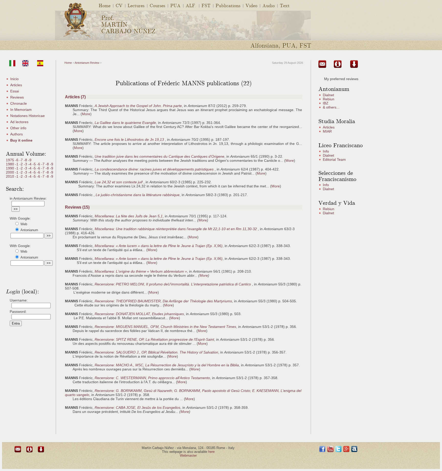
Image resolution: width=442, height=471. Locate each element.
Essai (14, 91)
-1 (17, 164)
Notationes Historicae (27, 116)
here (211, 452)
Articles (16, 85)
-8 (26, 160)
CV (119, 5)
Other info (18, 128)
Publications (228, 5)
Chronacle (18, 103)
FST (206, 5)
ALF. (191, 5)
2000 (10, 172)
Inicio (14, 79)
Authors (16, 134)
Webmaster (188, 455)
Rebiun (328, 99)
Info (326, 151)
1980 (10, 164)
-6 (17, 160)
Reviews (17, 97)
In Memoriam (21, 110)
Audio (268, 5)
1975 (10, 160)
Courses (157, 5)
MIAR (327, 131)
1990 (10, 168)
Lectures (136, 5)
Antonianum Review (87, 62)
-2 (21, 164)
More (86, 114)
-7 (21, 160)
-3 (26, 164)
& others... (331, 107)
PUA (175, 5)
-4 (30, 164)
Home (104, 5)
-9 (29, 160)
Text (285, 5)
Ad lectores (19, 122)
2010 (10, 176)
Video (251, 5)
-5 (34, 164)
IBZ (325, 103)
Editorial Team (334, 159)
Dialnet (328, 95)
